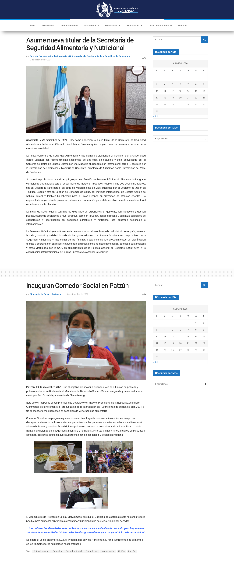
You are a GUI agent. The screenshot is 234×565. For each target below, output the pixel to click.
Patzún (131, 551)
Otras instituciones (159, 25)
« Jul (155, 116)
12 (172, 91)
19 (172, 98)
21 (188, 98)
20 (180, 98)
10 (157, 91)
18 (165, 98)
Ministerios (111, 25)
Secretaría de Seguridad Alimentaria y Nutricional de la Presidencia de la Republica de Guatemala (80, 56)
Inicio (32, 25)
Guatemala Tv (91, 25)
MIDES (121, 551)
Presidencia (48, 25)
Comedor (57, 551)
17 (157, 98)
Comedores (91, 551)
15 (196, 91)
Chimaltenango (41, 551)
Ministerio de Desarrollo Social (45, 294)
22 (196, 98)
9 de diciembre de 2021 (40, 60)
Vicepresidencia (69, 25)
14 (188, 91)
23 (204, 98)
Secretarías (133, 25)
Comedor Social (74, 551)
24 (157, 104)
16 (204, 91)
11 (165, 91)
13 (180, 91)
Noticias (182, 25)
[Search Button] (204, 39)
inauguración (108, 551)
